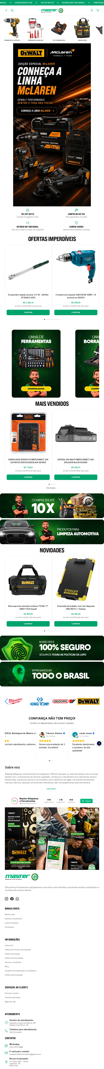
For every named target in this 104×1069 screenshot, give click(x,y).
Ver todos (51, 488)
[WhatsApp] (17, 898)
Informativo (9, 927)
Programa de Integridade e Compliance (20, 971)
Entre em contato (12, 993)
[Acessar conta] (91, 10)
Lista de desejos (11, 923)
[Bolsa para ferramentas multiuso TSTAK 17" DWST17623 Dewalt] (28, 579)
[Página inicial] (52, 10)
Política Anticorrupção (14, 975)
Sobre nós (9, 945)
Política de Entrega (12, 954)
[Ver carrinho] (97, 10)
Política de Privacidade (14, 958)
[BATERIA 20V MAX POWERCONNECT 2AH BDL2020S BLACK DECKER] (75, 432)
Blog (7, 966)
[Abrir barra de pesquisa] (12, 10)
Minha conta (10, 914)
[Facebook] (12, 898)
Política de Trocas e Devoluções (18, 950)
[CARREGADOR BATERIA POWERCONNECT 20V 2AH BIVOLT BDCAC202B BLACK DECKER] (28, 432)
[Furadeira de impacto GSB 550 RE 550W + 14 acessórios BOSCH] (75, 268)
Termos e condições (13, 962)
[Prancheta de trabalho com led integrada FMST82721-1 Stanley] (75, 579)
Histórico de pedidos (13, 919)
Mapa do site (10, 1002)
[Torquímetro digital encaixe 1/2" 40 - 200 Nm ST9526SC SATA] (28, 268)
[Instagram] (6, 898)
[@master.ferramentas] (14, 801)
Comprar (28, 312)
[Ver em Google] (41, 734)
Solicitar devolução (12, 997)
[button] (6, 10)
